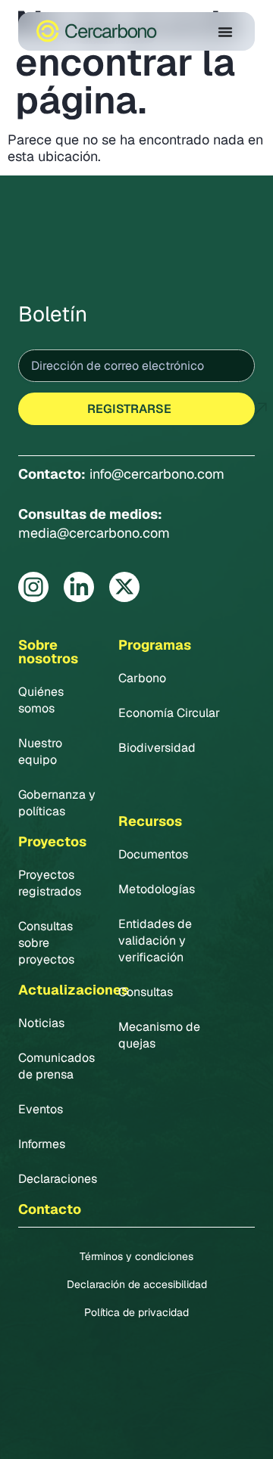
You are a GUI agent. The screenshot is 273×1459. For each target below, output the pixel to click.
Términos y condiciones (136, 1256)
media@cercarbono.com (94, 533)
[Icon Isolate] (33, 587)
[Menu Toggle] (225, 31)
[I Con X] (124, 587)
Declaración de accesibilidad (137, 1284)
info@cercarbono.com (156, 474)
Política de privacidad (136, 1312)
